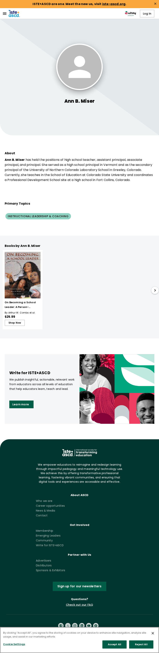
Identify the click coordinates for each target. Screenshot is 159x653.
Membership (44, 531)
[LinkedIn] (82, 626)
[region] (79, 640)
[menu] (4, 13)
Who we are (44, 501)
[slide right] (155, 290)
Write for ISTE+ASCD (50, 545)
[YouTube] (89, 626)
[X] (68, 626)
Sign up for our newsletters (79, 586)
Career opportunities (50, 506)
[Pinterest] (96, 626)
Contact (42, 515)
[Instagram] (75, 626)
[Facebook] (61, 626)
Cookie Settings (14, 644)
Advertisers (43, 561)
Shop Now (15, 322)
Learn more (20, 404)
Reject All (141, 644)
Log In (147, 14)
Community (44, 540)
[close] (155, 3)
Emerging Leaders (48, 536)
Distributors (44, 565)
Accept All (114, 644)
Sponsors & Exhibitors (50, 570)
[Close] (153, 633)
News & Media (45, 511)
